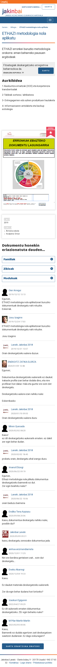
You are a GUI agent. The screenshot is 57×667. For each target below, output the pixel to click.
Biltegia (13, 27)
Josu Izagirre (15, 317)
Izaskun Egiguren (18, 600)
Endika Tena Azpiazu (19, 511)
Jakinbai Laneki (18, 532)
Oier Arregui (15, 290)
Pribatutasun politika (42, 662)
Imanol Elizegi (16, 467)
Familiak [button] (9, 259)
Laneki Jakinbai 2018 (22, 344)
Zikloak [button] (8, 269)
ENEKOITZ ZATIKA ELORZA (22, 361)
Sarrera (4, 27)
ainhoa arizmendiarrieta (21, 549)
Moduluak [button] (10, 278)
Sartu (48, 7)
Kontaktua (13, 662)
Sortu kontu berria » (31, 7)
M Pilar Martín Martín (19, 620)
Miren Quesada (17, 426)
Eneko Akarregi (16, 569)
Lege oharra (25, 662)
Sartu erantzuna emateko (23, 646)
